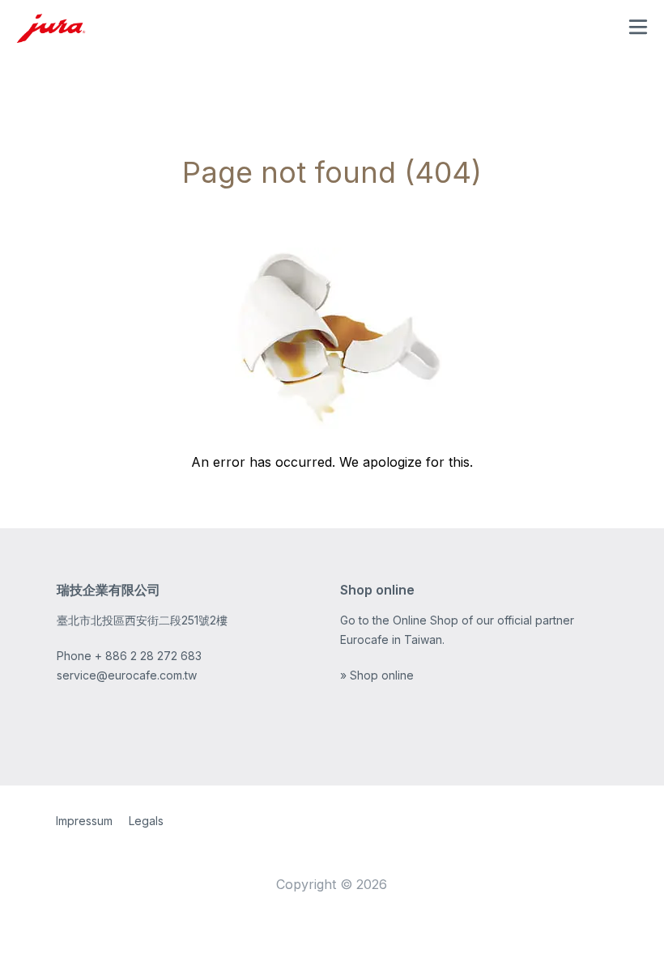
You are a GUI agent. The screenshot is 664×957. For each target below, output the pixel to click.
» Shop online (377, 675)
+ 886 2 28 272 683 (148, 656)
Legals (146, 821)
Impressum (84, 821)
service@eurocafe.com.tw (127, 675)
